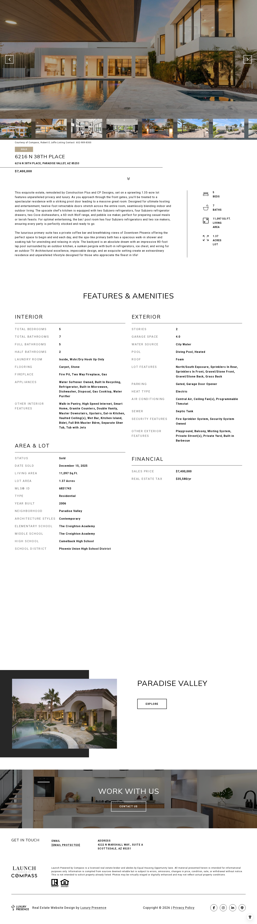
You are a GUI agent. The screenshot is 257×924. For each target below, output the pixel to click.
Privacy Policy (184, 908)
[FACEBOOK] (213, 907)
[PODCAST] (242, 907)
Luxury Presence (93, 908)
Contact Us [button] (128, 806)
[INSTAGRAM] (223, 907)
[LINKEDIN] (232, 907)
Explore (152, 704)
